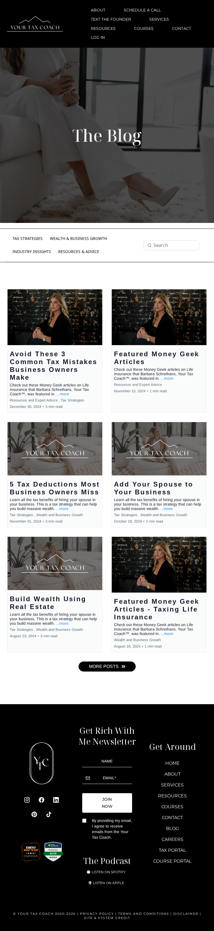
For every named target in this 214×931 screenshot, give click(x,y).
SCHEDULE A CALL (142, 10)
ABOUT (98, 10)
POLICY (106, 914)
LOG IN (98, 37)
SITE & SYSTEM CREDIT (107, 918)
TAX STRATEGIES (28, 238)
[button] (55, 351)
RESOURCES (103, 28)
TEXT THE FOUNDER (111, 19)
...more (63, 394)
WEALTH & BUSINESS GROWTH (78, 238)
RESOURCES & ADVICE (78, 251)
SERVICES (159, 19)
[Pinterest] (34, 814)
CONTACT (181, 28)
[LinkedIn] (56, 800)
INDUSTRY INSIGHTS (32, 251)
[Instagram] (27, 800)
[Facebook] (41, 800)
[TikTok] (49, 814)
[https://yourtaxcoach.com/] (35, 23)
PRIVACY (89, 914)
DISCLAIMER (185, 914)
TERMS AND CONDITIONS (144, 914)
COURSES (144, 28)
